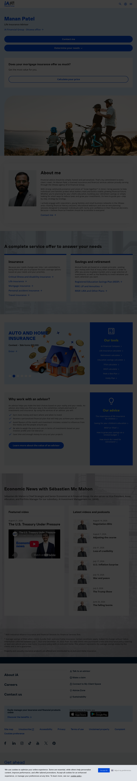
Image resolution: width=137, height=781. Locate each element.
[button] (121, 770)
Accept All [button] (103, 770)
